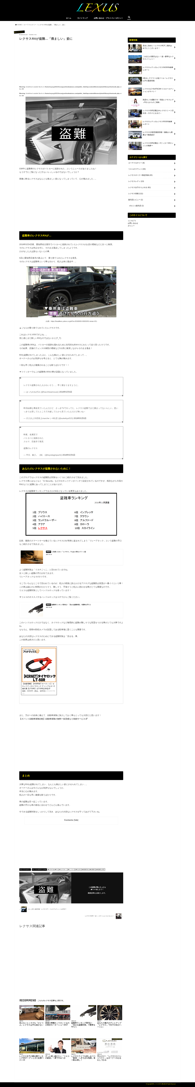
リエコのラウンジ (137, 169)
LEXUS (51, 869)
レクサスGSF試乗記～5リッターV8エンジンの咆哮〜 (158, 144)
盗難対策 (86, 869)
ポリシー (131, 226)
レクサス (71, 869)
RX (57, 869)
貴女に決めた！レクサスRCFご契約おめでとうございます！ (157, 47)
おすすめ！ (63, 869)
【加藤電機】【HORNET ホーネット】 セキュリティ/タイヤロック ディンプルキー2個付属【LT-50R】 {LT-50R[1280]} (38, 686)
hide (76, 820)
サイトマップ (82, 18)
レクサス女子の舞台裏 (159, 1084)
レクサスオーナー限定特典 (140, 175)
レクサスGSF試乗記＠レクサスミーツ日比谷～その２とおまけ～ (158, 112)
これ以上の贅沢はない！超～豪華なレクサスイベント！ (158, 57)
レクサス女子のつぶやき (40, 869)
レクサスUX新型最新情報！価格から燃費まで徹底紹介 (158, 133)
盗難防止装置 (101, 869)
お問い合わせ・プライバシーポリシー (108, 18)
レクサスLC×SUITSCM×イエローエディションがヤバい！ (158, 90)
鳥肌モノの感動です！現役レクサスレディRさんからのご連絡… (158, 101)
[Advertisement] (71, 61)
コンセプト (132, 221)
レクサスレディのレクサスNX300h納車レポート (158, 68)
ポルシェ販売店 (136, 206)
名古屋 (79, 869)
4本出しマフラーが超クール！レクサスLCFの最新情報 (158, 79)
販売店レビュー (135, 200)
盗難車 (93, 869)
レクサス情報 (135, 194)
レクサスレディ (136, 181)
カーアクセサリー (25, 869)
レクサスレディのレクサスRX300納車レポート (157, 123)
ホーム (68, 18)
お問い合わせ (133, 223)
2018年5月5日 (65, 392)
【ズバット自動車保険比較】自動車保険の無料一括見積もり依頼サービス (52, 719)
